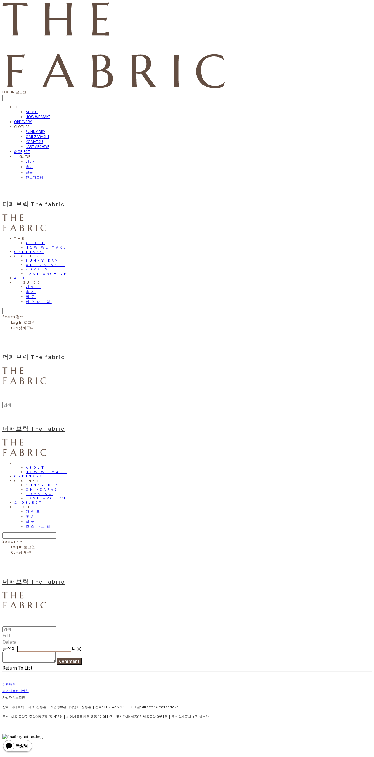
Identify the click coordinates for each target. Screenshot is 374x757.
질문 (29, 172)
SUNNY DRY (35, 131)
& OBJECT (22, 151)
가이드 (31, 161)
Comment (69, 661)
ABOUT (32, 111)
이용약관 (8, 684)
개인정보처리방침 (15, 691)
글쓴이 (9, 648)
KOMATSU (34, 141)
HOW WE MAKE (38, 116)
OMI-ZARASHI (37, 136)
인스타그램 (34, 177)
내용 (76, 648)
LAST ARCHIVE (37, 146)
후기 (29, 166)
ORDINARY (23, 121)
